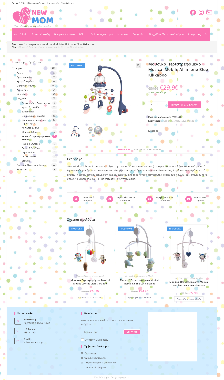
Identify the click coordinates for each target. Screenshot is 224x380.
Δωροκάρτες (28, 111)
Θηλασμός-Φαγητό (26, 85)
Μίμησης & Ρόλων (31, 131)
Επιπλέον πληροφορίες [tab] (147, 149)
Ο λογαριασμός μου (36, 3)
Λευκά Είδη (22, 89)
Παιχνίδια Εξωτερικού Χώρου (31, 164)
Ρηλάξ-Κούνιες (29, 156)
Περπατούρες (28, 152)
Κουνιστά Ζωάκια (30, 127)
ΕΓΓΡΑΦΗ (132, 331)
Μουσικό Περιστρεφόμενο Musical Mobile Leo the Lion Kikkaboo (90, 282)
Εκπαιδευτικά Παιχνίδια (33, 115)
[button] (138, 65)
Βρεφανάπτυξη (24, 77)
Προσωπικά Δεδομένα (95, 367)
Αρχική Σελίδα (18, 3)
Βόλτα (20, 73)
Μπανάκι (21, 94)
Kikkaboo (153, 130)
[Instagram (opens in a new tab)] (201, 12)
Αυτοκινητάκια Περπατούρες (36, 103)
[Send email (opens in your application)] (209, 13)
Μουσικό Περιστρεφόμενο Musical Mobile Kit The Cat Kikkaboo (139, 282)
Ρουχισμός (22, 169)
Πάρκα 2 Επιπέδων (31, 148)
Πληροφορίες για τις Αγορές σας (100, 362)
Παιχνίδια (22, 98)
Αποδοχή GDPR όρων (96, 339)
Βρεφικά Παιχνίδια (31, 107)
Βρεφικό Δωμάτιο (25, 81)
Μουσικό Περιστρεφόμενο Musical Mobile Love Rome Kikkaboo (188, 283)
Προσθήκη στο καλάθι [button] (90, 297)
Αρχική (19, 68)
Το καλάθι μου (67, 3)
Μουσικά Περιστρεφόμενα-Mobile (177, 120)
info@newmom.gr (33, 342)
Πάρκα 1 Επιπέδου (31, 143)
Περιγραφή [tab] (124, 149)
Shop (14, 47)
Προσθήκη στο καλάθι (184, 104)
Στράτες (26, 160)
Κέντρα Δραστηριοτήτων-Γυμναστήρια (34, 122)
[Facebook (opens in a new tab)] (193, 12)
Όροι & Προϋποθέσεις (95, 357)
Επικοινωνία (53, 3)
